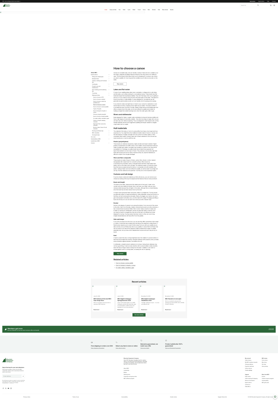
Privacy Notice (5, 382)
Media (125, 372)
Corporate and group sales (130, 376)
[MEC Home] (6, 5)
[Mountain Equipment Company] (14, 360)
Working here (127, 374)
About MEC (94, 72)
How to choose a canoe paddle (100, 106)
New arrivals (165, 9)
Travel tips (94, 93)
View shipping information (97, 348)
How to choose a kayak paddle (100, 116)
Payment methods (249, 366)
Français (274, 1)
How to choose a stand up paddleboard (99, 102)
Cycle (129, 9)
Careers (93, 143)
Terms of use (75, 397)
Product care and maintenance (96, 87)
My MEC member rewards (251, 362)
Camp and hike (113, 9)
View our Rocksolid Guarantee (173, 348)
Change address (249, 364)
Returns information (250, 380)
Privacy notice (26, 397)
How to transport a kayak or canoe (100, 111)
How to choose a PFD (98, 97)
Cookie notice (173, 397)
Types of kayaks (97, 108)
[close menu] (108, 74)
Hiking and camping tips (97, 76)
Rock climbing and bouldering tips (99, 90)
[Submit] (258, 5)
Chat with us (247, 386)
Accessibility (124, 397)
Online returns (248, 368)
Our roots (93, 137)
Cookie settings (248, 370)
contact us (11, 382)
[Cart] (270, 5)
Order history (248, 360)
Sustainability (265, 380)
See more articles (139, 314)
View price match (144, 348)
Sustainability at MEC (96, 139)
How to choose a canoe (99, 104)
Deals (106, 9)
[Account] (274, 5)
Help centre (248, 376)
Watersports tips (96, 95)
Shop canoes (120, 84)
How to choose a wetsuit (99, 99)
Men (149, 9)
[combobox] (254, 5)
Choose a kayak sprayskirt (99, 114)
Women (154, 9)
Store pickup (265, 366)
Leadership (126, 370)
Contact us (247, 384)
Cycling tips (95, 84)
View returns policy (120, 348)
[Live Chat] (275, 397)
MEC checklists (95, 132)
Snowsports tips (96, 134)
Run (119, 9)
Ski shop (264, 364)
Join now (271, 329)
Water (134, 9)
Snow (144, 9)
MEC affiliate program (129, 378)
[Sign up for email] (23, 376)
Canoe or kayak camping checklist (99, 121)
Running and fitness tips (97, 130)
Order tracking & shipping (251, 378)
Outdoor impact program (268, 378)
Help (268, 1)
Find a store (265, 360)
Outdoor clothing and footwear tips (99, 81)
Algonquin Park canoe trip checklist (99, 124)
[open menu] (108, 76)
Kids (159, 9)
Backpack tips (95, 78)
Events (263, 376)
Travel (139, 9)
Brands (171, 9)
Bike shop (264, 362)
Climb (124, 9)
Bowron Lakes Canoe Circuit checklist (100, 128)
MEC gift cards (265, 382)
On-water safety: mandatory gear (101, 118)
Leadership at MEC (95, 141)
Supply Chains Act (222, 397)
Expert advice (261, 1)
